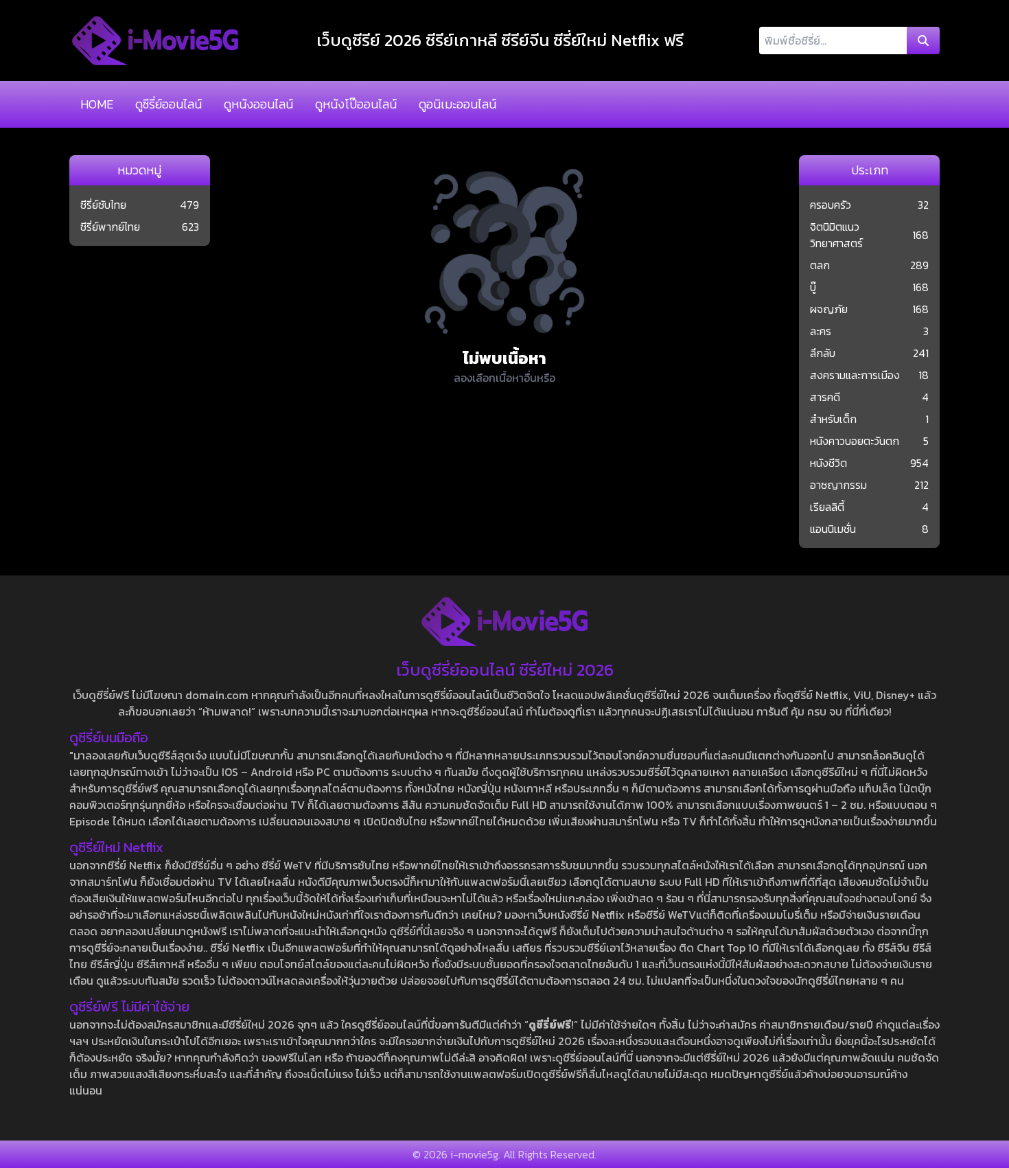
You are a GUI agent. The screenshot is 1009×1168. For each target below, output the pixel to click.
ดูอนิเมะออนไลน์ (457, 104)
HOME (96, 104)
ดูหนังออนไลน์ (258, 104)
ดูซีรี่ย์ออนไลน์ (168, 104)
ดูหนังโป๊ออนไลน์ (356, 104)
